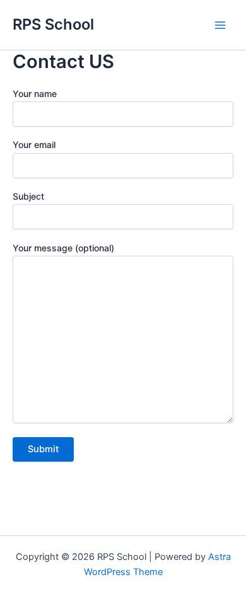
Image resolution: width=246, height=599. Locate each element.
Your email (34, 144)
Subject (28, 196)
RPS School (53, 24)
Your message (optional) (63, 247)
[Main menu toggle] (220, 25)
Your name (35, 93)
